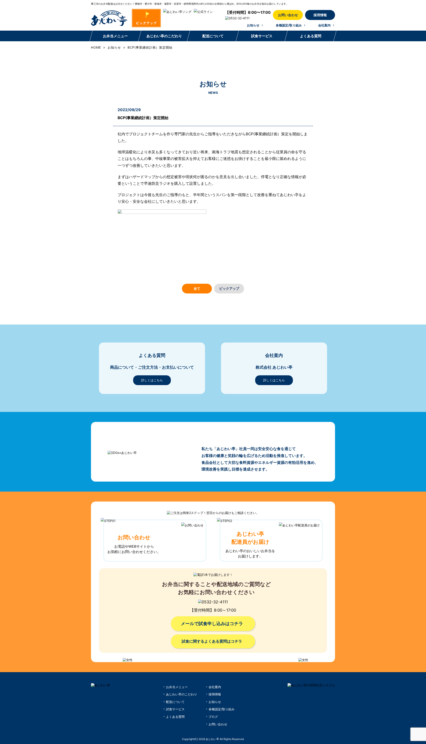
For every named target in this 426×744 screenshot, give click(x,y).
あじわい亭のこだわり (164, 36)
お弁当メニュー (115, 36)
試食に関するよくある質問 (212, 641)
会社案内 (324, 25)
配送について (213, 36)
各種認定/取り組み (289, 25)
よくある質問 (310, 36)
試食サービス (261, 36)
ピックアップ (229, 288)
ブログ (213, 716)
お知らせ (253, 25)
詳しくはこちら (152, 380)
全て (197, 288)
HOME (96, 47)
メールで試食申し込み (212, 623)
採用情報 (320, 15)
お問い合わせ (288, 15)
